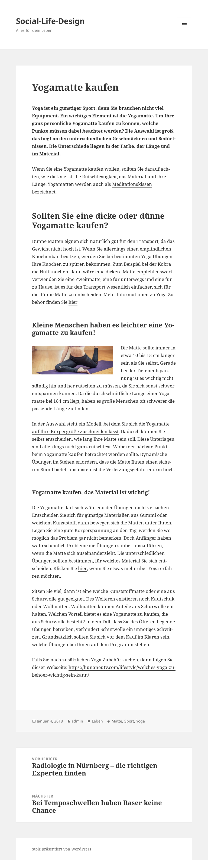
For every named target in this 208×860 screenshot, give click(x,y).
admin (77, 721)
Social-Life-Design (50, 20)
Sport (129, 721)
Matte (117, 721)
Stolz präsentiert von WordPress (61, 849)
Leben (97, 721)
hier (73, 302)
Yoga (140, 721)
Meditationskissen (132, 184)
